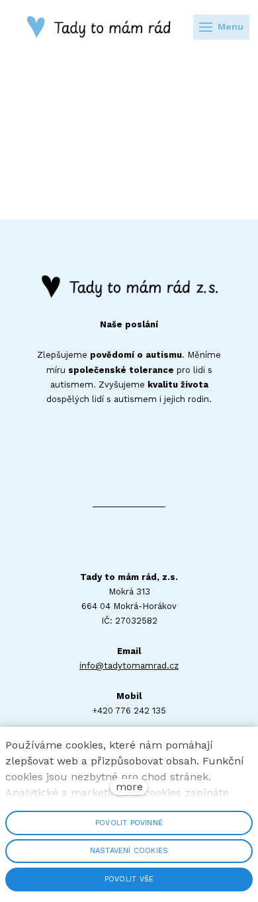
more (129, 786)
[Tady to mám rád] (104, 27)
